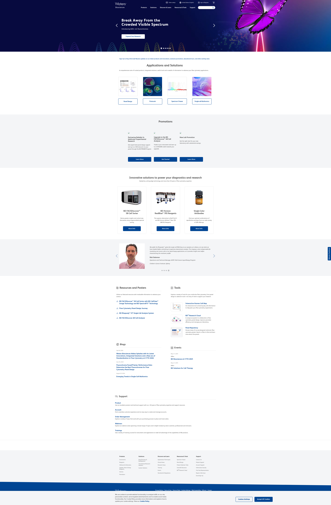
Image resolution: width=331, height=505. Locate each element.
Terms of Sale (176, 490)
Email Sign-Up (199, 475)
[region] (165, 498)
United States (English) (188, 2)
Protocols (152, 101)
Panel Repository (191, 328)
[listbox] (143, 7)
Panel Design (128, 101)
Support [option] (192, 7)
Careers (210, 490)
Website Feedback (329, 254)
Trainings (118, 430)
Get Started (165, 159)
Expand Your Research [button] (133, 36)
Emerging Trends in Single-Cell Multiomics (132, 377)
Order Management (122, 417)
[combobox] (206, 7)
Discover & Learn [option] (165, 7)
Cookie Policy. (144, 501)
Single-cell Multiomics (202, 101)
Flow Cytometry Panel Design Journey (133, 308)
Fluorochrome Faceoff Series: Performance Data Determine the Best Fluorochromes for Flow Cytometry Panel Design (134, 367)
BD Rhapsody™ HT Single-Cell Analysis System (136, 313)
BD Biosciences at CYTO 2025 (182, 359)
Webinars (118, 424)
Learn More (140, 159)
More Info (131, 228)
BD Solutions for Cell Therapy (182, 368)
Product (118, 403)
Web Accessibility (196, 490)
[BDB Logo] (120, 5)
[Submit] (213, 7)
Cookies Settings (185, 490)
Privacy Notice (159, 490)
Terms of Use (167, 490)
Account (118, 410)
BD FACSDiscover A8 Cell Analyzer (132, 318)
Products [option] (144, 7)
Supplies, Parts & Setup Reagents (125, 468)
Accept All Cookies (263, 499)
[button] (161, 48)
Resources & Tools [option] (180, 7)
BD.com (204, 490)
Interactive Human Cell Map (196, 303)
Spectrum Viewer (177, 101)
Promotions (122, 474)
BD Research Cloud (193, 316)
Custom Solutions (143, 468)
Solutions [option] (153, 7)
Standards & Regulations (164, 473)
